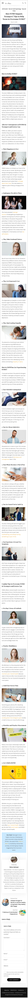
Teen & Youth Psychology (15, 9)
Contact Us (21, 990)
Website (6, 965)
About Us (6, 990)
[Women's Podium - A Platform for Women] (8, 5)
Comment (7, 937)
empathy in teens (18, 361)
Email (6, 959)
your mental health (13, 825)
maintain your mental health (10, 674)
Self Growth (5, 9)
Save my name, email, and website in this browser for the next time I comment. (13, 974)
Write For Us (13, 990)
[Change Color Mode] (23, 3)
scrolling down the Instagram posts (12, 718)
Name (6, 953)
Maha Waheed (14, 867)
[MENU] (3, 3)
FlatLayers (20, 994)
